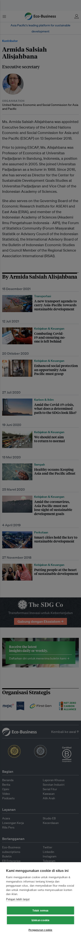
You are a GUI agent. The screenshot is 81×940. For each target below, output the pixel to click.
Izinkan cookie (41, 920)
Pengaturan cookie (40, 930)
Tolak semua (40, 910)
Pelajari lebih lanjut (18, 899)
